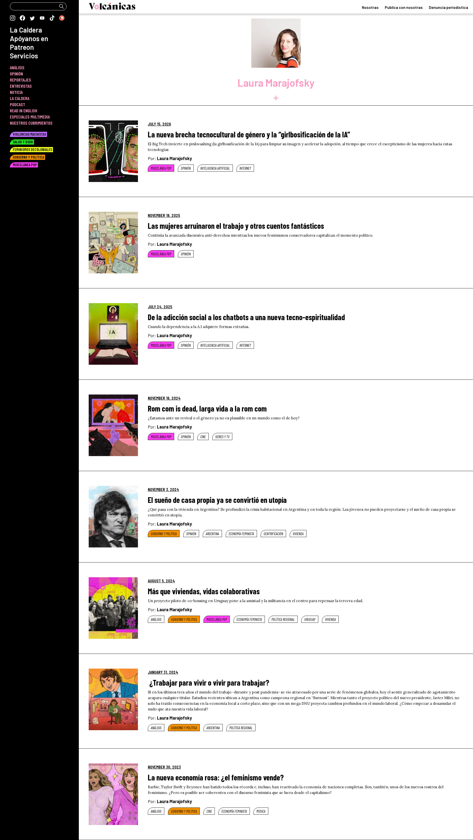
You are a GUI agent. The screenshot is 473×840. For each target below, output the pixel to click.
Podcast (17, 104)
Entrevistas (21, 86)
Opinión (186, 168)
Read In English (23, 110)
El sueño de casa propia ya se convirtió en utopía (217, 499)
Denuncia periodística (448, 7)
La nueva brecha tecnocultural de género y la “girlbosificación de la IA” (249, 134)
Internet (245, 168)
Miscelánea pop (161, 168)
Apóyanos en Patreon (29, 42)
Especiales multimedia (30, 116)
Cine (203, 436)
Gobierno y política (164, 533)
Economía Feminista (241, 533)
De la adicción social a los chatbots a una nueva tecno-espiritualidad (246, 317)
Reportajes (20, 79)
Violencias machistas (29, 134)
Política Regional (283, 619)
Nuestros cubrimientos (31, 123)
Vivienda (298, 533)
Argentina (212, 533)
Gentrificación (273, 533)
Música (260, 811)
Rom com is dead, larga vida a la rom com (207, 408)
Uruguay (309, 619)
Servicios (24, 55)
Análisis (156, 619)
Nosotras (370, 7)
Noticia (16, 92)
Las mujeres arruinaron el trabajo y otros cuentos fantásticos (236, 225)
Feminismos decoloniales (32, 149)
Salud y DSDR (23, 141)
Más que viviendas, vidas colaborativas (204, 591)
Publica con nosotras (404, 7)
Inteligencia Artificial (215, 168)
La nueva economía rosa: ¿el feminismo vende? (216, 777)
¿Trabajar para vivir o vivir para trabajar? (208, 682)
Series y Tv (222, 436)
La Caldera (26, 30)
